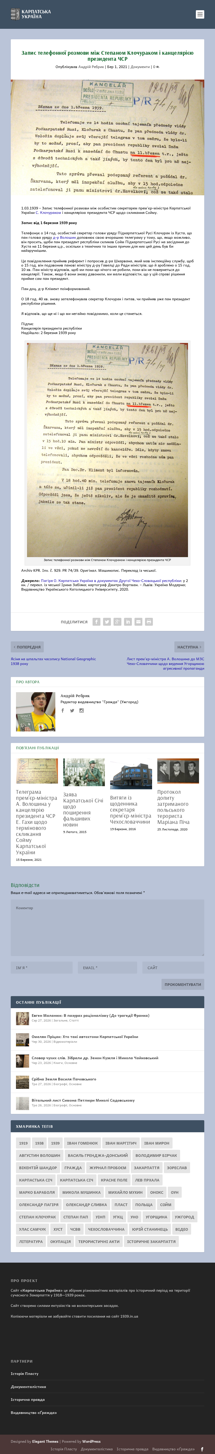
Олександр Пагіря (38, 1204)
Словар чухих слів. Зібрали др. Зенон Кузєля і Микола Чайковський (95, 1058)
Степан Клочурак (37, 1217)
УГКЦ (118, 1217)
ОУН (175, 1192)
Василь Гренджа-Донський (98, 1155)
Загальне (60, 1020)
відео (181, 1229)
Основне (70, 1062)
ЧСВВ (75, 1229)
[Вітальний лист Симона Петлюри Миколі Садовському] (22, 1103)
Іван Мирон (156, 1143)
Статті (74, 1020)
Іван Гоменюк (82, 1143)
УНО (134, 1217)
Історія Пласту (24, 1373)
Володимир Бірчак (156, 1155)
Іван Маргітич (121, 1143)
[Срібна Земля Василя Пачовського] (22, 1082)
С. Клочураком (48, 212)
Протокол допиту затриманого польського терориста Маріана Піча (173, 806)
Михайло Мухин (125, 1192)
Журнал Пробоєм (107, 1167)
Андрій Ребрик (91, 66)
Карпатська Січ (76, 1180)
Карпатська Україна (41, 1290)
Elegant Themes (45, 1441)
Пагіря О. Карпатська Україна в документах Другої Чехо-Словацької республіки (111, 580)
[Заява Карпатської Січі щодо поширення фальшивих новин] (84, 772)
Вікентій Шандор (38, 1167)
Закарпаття (146, 1167)
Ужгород (184, 1217)
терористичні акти (99, 1241)
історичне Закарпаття (151, 1241)
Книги (58, 1062)
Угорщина (156, 1217)
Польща (144, 1204)
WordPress (91, 1441)
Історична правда (28, 1399)
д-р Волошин (64, 237)
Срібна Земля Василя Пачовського (64, 1079)
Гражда (73, 1167)
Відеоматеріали (65, 1041)
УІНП (100, 1217)
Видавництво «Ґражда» (34, 1412)
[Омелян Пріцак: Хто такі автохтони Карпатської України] (22, 1039)
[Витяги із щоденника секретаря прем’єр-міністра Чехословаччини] (131, 773)
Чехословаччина (106, 1229)
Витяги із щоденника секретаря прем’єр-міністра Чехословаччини (130, 809)
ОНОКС (156, 1192)
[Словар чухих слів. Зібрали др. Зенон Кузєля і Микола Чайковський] (22, 1061)
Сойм (165, 1204)
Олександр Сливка (86, 1204)
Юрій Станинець (150, 1229)
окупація (60, 1241)
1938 (39, 1143)
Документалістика (28, 1386)
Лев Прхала (147, 1180)
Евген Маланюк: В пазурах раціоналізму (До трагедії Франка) (90, 1015)
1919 (23, 1143)
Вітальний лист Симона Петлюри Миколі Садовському (83, 1100)
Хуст (58, 1229)
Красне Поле (114, 1180)
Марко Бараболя (37, 1192)
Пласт (121, 1204)
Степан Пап (75, 1217)
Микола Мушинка (81, 1192)
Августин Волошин (39, 1155)
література (31, 1241)
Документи (140, 66)
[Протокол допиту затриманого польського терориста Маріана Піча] (178, 771)
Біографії (60, 1083)
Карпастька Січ (35, 1180)
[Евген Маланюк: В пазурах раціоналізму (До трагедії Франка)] (22, 1018)
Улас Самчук (32, 1229)
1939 (55, 1143)
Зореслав (177, 1167)
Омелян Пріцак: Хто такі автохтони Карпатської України (85, 1036)
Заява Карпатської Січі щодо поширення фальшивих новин (83, 809)
